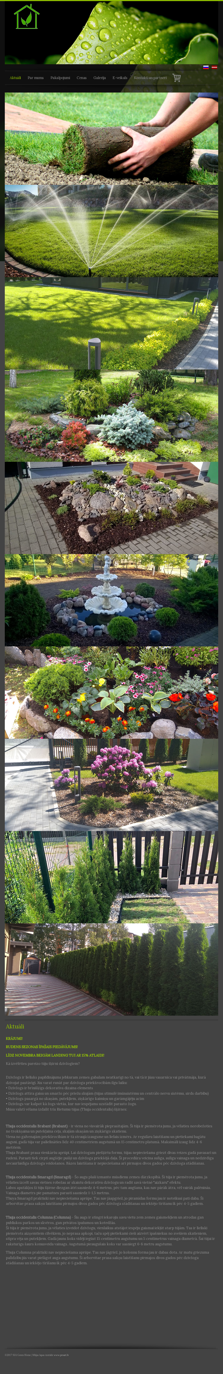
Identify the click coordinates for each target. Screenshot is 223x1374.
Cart (176, 78)
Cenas (82, 78)
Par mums (36, 78)
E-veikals (120, 78)
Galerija (99, 78)
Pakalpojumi (60, 78)
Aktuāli (15, 78)
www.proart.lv (61, 1355)
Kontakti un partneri (150, 78)
